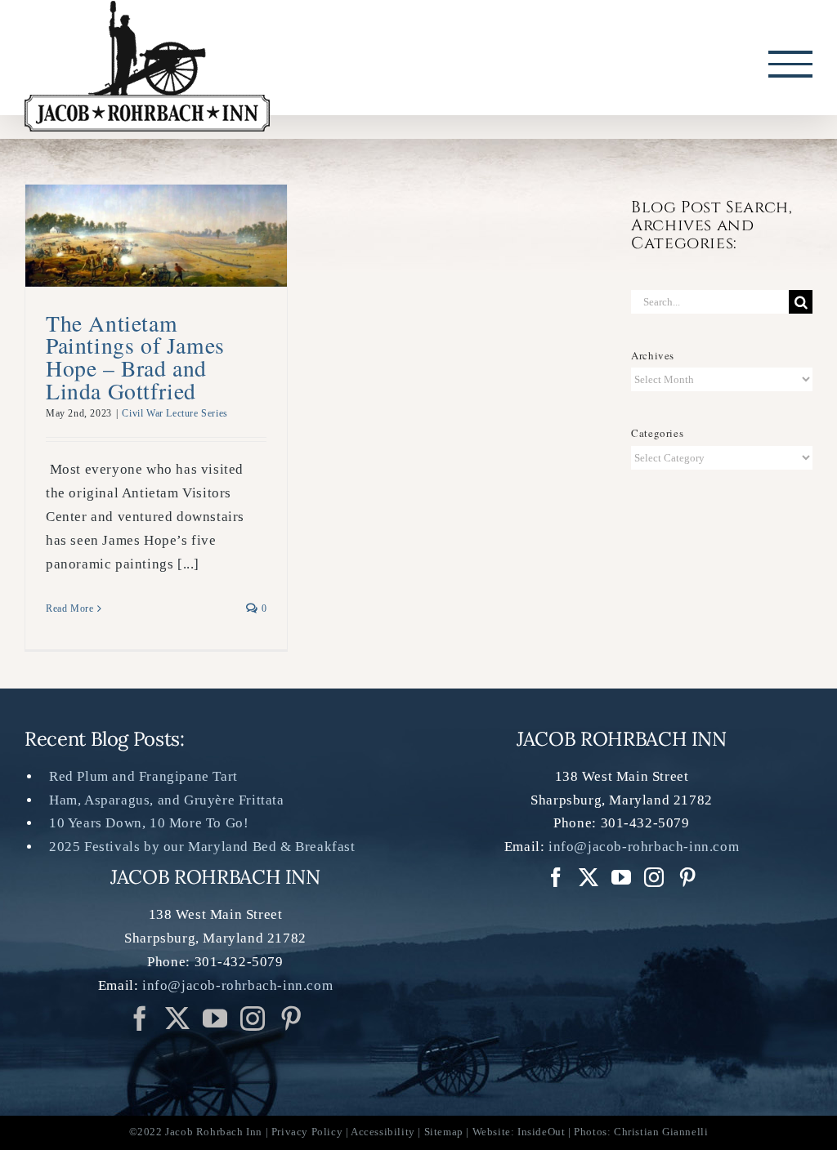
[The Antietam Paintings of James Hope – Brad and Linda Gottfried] (156, 227)
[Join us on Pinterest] (253, 1018)
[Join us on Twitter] (177, 1018)
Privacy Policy (306, 1131)
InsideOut (541, 1131)
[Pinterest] (291, 1018)
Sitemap (443, 1131)
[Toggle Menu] (790, 64)
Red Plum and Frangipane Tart (143, 776)
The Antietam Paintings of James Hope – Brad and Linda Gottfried (135, 357)
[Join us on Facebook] (140, 1018)
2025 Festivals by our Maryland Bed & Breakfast (202, 846)
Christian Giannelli (661, 1131)
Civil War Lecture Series (174, 413)
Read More (69, 608)
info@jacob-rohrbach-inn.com (237, 985)
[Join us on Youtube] (215, 1018)
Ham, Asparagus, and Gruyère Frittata (166, 800)
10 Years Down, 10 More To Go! (148, 823)
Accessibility (383, 1131)
